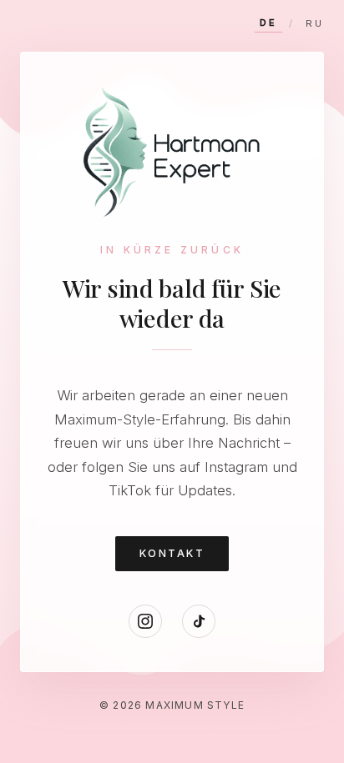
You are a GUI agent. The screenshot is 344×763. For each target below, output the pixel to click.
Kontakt (172, 553)
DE (268, 22)
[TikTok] (198, 621)
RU (315, 23)
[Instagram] (145, 621)
